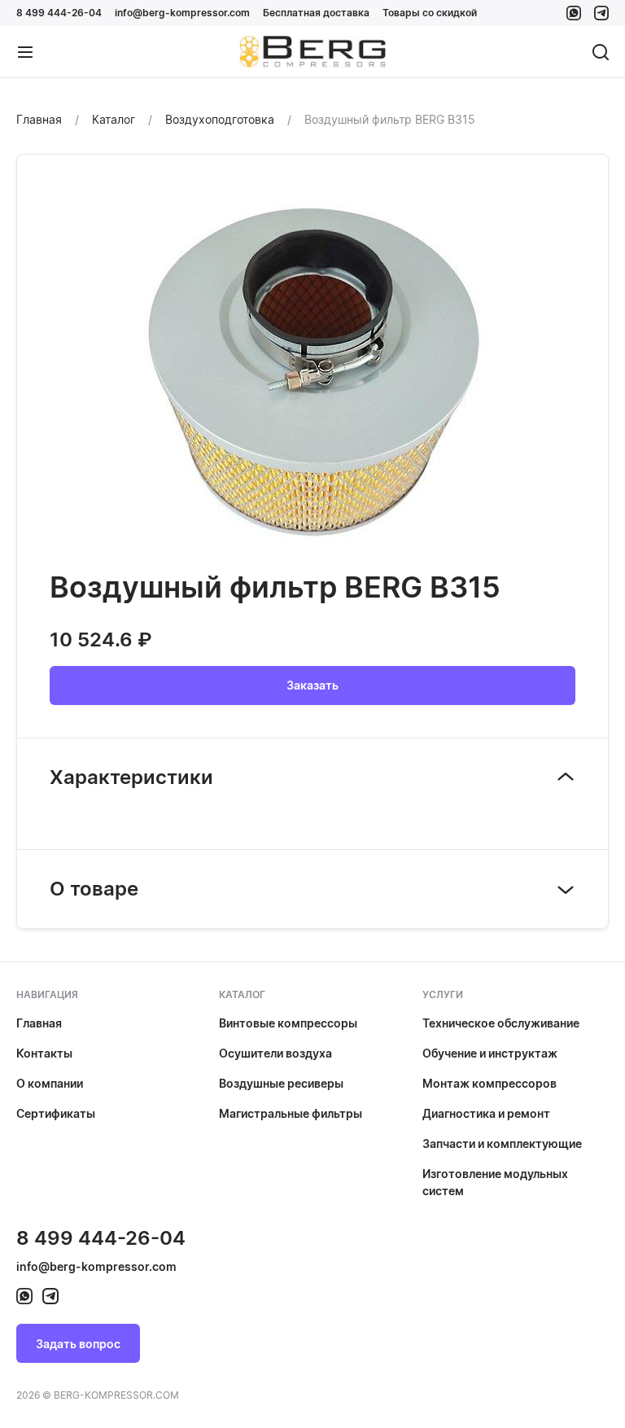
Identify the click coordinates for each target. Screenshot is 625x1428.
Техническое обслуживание (500, 1023)
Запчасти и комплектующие (502, 1143)
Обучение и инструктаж (489, 1053)
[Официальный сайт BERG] (312, 52)
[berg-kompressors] (24, 1296)
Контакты (44, 1053)
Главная (39, 1023)
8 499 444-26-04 (59, 13)
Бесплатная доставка (316, 13)
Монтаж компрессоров (489, 1083)
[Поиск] (600, 52)
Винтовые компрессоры (288, 1023)
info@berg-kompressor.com (182, 13)
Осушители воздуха (275, 1053)
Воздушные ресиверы (281, 1083)
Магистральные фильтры (290, 1113)
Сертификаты (55, 1113)
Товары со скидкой (429, 13)
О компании (49, 1083)
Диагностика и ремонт (486, 1113)
